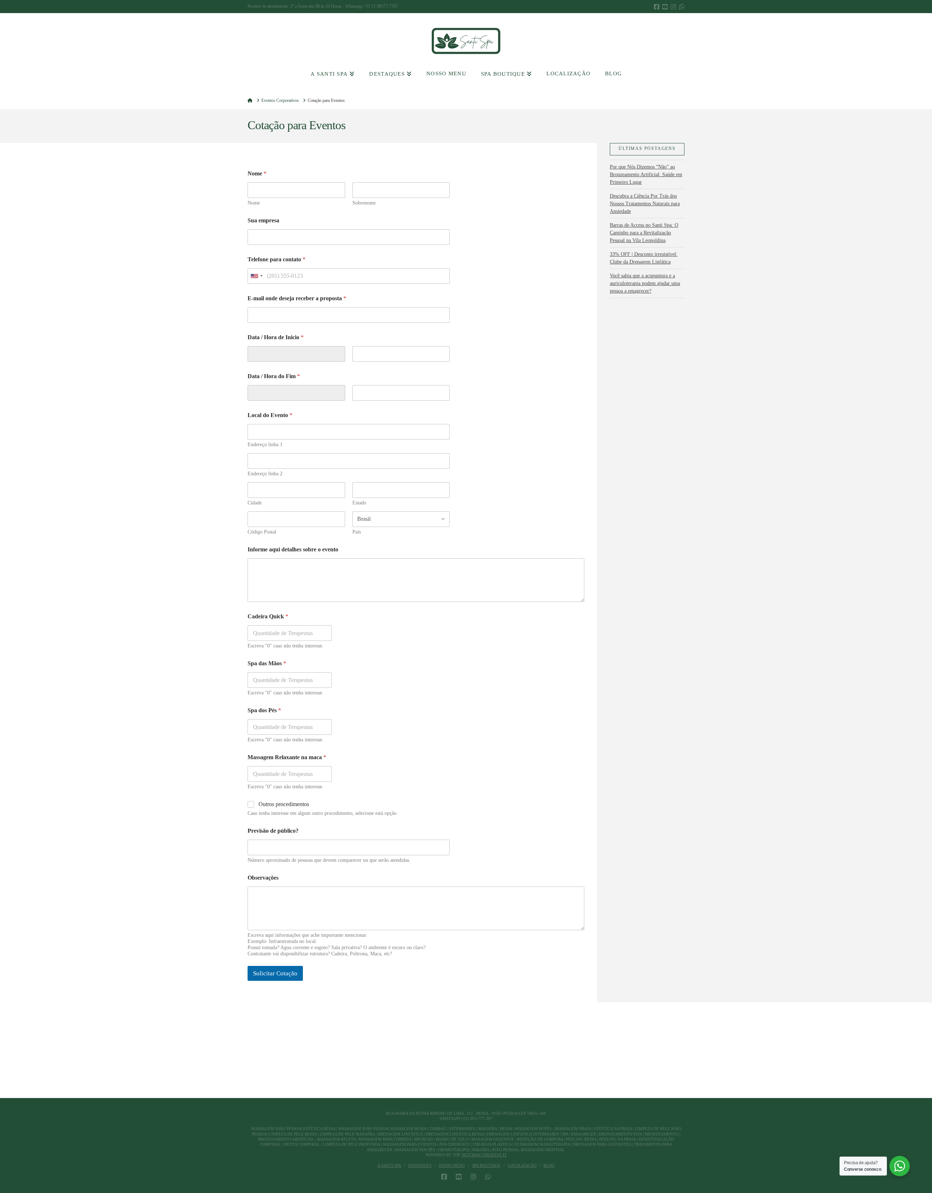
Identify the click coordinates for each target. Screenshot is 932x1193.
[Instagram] (673, 7)
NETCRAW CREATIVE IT (484, 1155)
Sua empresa (263, 220)
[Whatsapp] (681, 7)
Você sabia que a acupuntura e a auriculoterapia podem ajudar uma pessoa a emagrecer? (645, 283)
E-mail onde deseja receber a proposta (297, 298)
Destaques (419, 1165)
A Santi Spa (389, 1165)
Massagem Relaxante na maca (287, 757)
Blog (549, 1165)
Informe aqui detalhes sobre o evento (293, 549)
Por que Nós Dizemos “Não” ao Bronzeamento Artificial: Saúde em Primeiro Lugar (646, 174)
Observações (263, 878)
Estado (359, 503)
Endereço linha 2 (265, 473)
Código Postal (262, 532)
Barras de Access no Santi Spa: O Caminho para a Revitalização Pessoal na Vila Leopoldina (644, 232)
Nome (254, 203)
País (356, 532)
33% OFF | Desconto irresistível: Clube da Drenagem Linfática (644, 258)
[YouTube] (665, 7)
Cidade (255, 503)
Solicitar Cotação (275, 973)
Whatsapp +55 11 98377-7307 (371, 6)
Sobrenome (364, 203)
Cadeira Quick (268, 616)
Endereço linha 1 (265, 444)
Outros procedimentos (283, 804)
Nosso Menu (452, 1165)
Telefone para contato (276, 259)
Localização (522, 1165)
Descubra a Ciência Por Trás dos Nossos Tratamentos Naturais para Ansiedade (645, 203)
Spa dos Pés (264, 710)
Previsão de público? (273, 831)
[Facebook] (656, 7)
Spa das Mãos (267, 663)
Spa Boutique (486, 1165)
